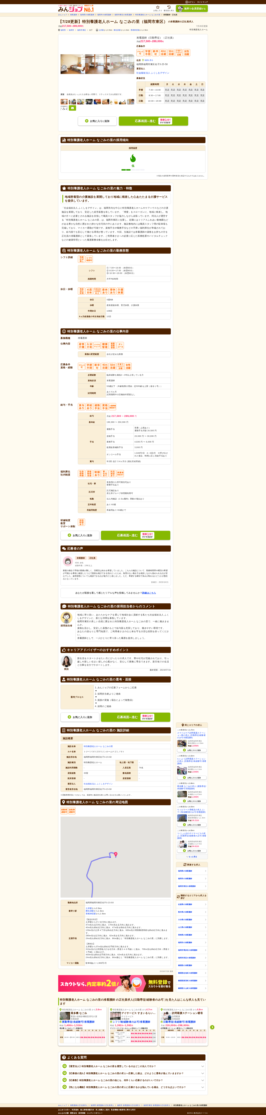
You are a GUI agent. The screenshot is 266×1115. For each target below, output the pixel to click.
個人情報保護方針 (87, 1110)
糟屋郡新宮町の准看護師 (187, 980)
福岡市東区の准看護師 (123, 15)
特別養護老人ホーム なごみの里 (147, 15)
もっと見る (193, 857)
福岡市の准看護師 (104, 15)
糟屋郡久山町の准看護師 (187, 988)
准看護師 (73, 15)
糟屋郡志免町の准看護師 (187, 973)
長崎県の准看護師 (185, 935)
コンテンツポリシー (95, 1113)
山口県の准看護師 (185, 927)
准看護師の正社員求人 (79, 1105)
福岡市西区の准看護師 (187, 958)
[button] (115, 854)
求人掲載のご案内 (103, 1110)
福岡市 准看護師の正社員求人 (128, 1105)
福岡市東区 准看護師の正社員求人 (157, 1105)
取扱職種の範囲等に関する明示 (123, 1110)
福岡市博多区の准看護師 (187, 950)
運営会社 (73, 1113)
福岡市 (71, 30)
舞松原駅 (117, 30)
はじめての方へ (64, 1110)
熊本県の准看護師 (185, 912)
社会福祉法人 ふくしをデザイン (152, 73)
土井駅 (101, 30)
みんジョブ (62, 15)
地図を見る (148, 60)
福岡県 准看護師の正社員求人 (102, 1105)
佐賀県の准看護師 (185, 904)
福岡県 (63, 30)
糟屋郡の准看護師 (185, 965)
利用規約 (75, 1110)
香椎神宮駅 (135, 30)
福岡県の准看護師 (87, 15)
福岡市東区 (81, 30)
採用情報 (81, 1113)
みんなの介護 (63, 1113)
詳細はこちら (149, 593)
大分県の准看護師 (185, 919)
